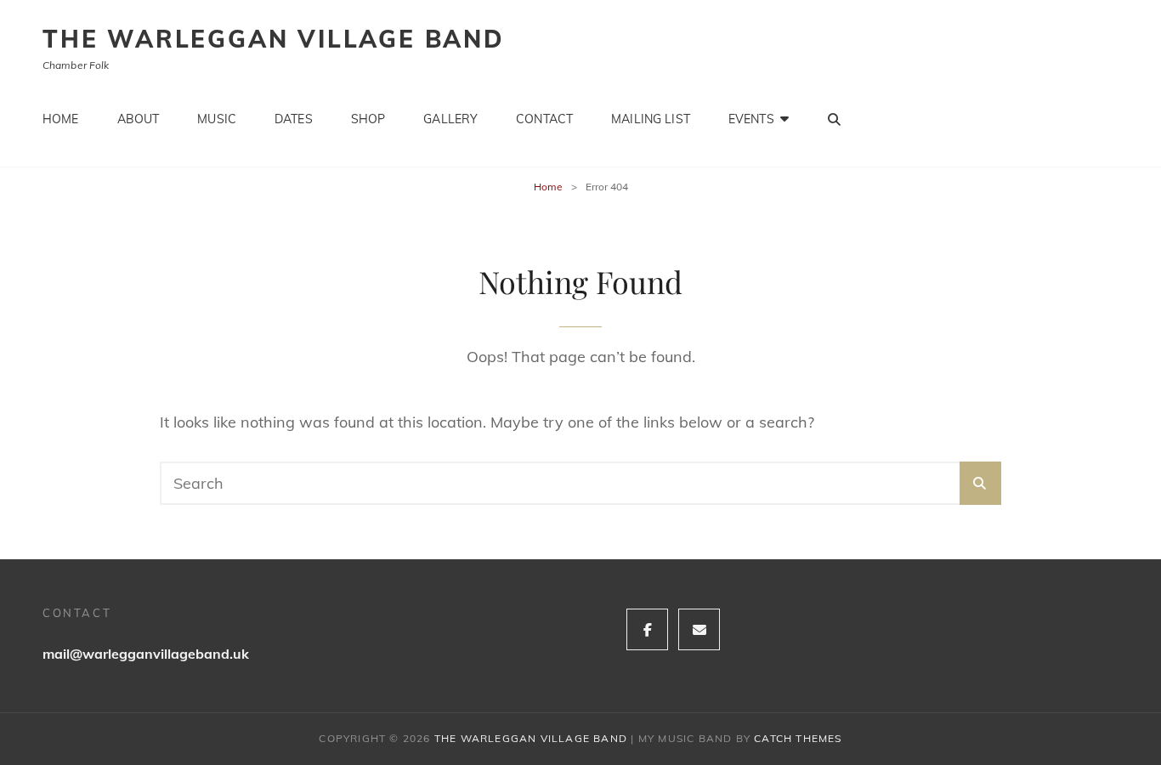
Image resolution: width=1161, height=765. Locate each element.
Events (751, 119)
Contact (544, 119)
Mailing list (650, 119)
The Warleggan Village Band (273, 39)
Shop (368, 119)
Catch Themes (797, 738)
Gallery (450, 119)
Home (60, 119)
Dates (294, 119)
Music (216, 119)
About (138, 119)
